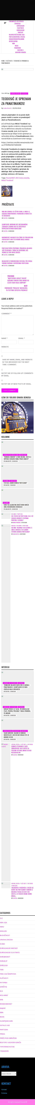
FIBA (16, 41)
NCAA (16, 46)
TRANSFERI (17, 48)
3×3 (1, 918)
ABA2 (2, 927)
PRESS (22, 21)
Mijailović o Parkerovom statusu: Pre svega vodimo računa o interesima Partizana (17, 262)
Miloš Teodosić (7, 180)
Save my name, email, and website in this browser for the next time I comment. (17, 362)
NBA (13, 43)
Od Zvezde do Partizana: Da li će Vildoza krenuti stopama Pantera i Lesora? (22, 518)
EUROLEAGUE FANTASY (20, 31)
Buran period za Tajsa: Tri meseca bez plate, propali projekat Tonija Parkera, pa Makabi (17, 711)
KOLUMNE (21, 39)
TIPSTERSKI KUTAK (7, 1047)
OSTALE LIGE (5, 1025)
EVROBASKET (5, 957)
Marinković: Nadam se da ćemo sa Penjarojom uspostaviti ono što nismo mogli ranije (17, 238)
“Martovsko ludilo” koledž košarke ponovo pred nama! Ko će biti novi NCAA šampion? (18, 279)
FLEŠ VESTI (16, 21)
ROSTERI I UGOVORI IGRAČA (20, 51)
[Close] (32, 2)
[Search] (29, 23)
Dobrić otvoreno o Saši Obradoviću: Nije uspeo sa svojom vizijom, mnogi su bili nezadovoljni (21, 749)
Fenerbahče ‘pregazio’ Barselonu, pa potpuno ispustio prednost (16, 288)
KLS (1, 991)
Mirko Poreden (16, 522)
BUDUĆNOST (5, 935)
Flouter (5, 218)
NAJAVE (11, 35)
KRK (1, 1000)
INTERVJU (12, 41)
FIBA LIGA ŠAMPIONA (8, 974)
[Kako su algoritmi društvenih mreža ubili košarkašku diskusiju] (17, 500)
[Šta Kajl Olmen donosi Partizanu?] (17, 476)
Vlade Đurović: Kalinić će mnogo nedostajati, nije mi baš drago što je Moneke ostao (16, 735)
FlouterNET (10, 178)
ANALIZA (13, 525)
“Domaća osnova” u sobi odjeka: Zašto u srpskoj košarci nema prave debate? (17, 458)
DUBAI (11, 39)
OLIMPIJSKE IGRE (6, 1021)
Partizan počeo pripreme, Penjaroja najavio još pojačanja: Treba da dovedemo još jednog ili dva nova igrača (17, 250)
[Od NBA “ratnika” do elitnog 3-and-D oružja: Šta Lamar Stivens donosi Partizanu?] (5, 593)
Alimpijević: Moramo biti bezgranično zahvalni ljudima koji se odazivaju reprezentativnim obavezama (14, 226)
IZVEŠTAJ (16, 35)
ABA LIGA (21, 35)
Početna (4, 1093)
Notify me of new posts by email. (16, 384)
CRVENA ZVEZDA (20, 37)
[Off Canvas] (5, 22)
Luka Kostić (8, 108)
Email (21, 338)
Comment (6, 314)
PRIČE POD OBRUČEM (8, 1038)
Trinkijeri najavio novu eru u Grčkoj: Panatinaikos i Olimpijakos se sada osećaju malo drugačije (17, 687)
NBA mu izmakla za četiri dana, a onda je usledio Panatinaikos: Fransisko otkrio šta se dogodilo (17, 213)
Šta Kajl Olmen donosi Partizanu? (15, 483)
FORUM (11, 21)
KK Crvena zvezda (22, 178)
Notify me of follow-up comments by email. (17, 374)
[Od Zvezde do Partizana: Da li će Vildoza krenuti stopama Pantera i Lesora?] (5, 516)
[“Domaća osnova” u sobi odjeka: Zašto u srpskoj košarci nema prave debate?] (17, 452)
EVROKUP (15, 39)
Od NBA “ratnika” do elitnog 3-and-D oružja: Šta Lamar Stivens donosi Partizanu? (21, 530)
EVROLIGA (17, 23)
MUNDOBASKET (6, 1004)
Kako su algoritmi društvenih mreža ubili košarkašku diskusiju (16, 506)
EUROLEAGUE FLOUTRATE (20, 27)
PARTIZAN (12, 37)
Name (4, 338)
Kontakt (4, 1089)
